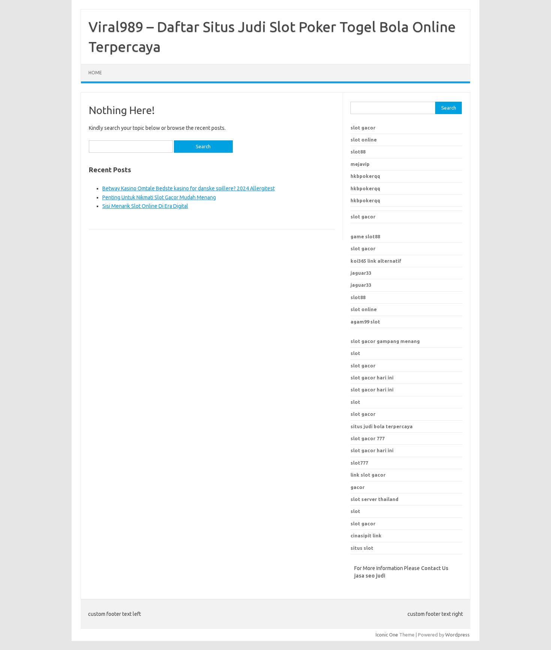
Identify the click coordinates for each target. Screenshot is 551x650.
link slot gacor (368, 474)
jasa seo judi (369, 576)
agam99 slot (365, 321)
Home (95, 72)
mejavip (360, 164)
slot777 (359, 462)
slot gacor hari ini (372, 377)
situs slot (361, 548)
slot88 (357, 151)
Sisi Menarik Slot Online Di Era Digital (145, 206)
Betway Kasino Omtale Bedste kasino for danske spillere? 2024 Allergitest (188, 188)
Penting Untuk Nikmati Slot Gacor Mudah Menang (159, 197)
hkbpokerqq (365, 176)
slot (355, 353)
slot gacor (363, 127)
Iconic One (387, 634)
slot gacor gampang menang (385, 341)
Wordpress (457, 634)
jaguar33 (360, 272)
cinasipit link (366, 535)
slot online (363, 139)
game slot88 (365, 236)
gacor (357, 487)
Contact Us (434, 568)
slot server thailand (374, 499)
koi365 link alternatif (375, 260)
